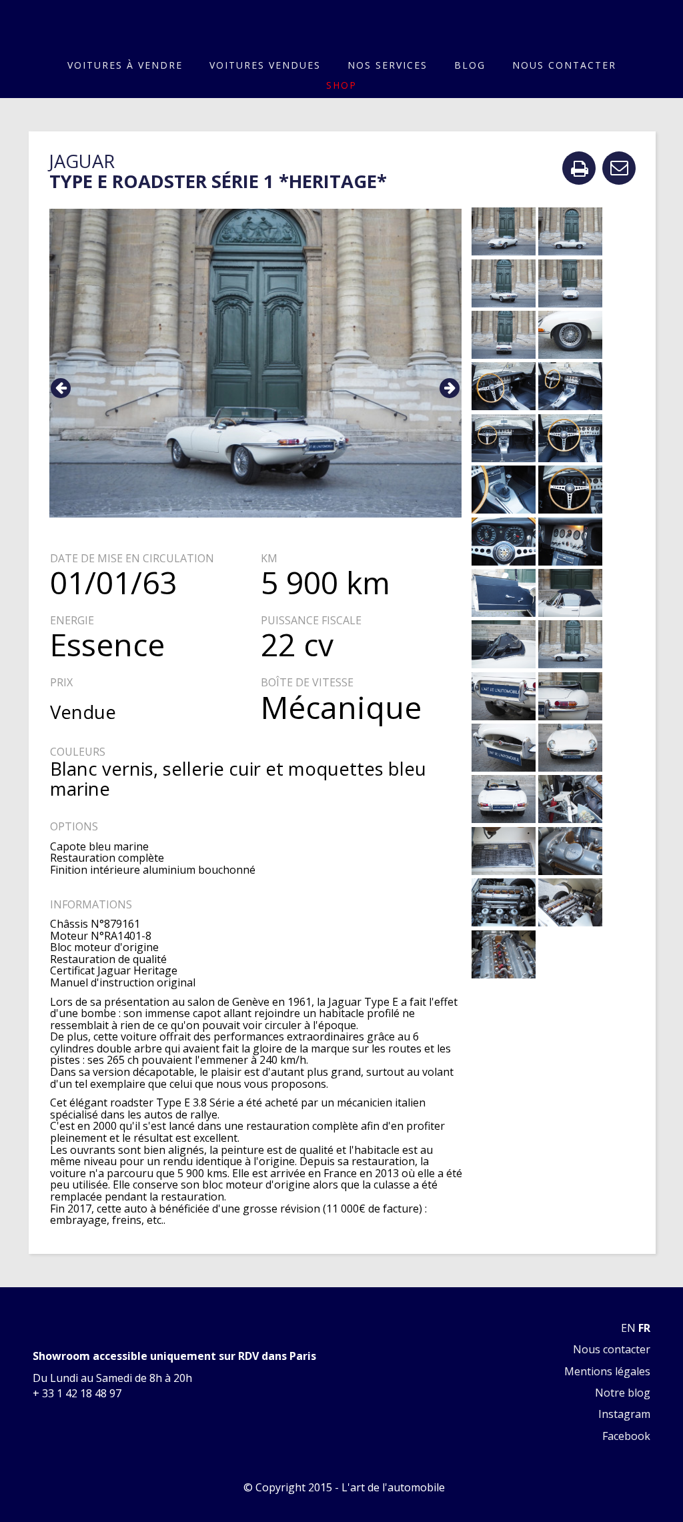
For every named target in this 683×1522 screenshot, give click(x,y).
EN (628, 1328)
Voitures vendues (265, 65)
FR (644, 1328)
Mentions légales (607, 1371)
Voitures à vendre (125, 65)
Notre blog (622, 1392)
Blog (470, 65)
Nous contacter (564, 65)
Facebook (626, 1436)
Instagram (624, 1414)
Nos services (388, 65)
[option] (255, 363)
